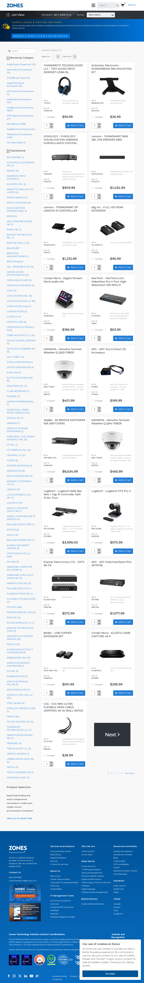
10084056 (48, 465)
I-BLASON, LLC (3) (16, 455)
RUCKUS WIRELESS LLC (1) (20, 623)
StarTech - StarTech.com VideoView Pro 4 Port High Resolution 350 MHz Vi (108, 282)
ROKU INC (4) (13, 617)
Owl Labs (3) (13, 561)
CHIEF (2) (11, 290)
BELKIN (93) (13, 248)
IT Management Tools (62, 895)
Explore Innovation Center (125, 871)
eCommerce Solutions (60, 901)
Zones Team (87, 855)
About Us (55, 871)
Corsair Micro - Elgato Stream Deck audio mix (63, 280)
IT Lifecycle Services (59, 864)
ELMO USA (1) (14, 372)
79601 (93, 323)
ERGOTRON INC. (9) (17, 386)
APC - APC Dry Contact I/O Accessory (108, 351)
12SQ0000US (49, 245)
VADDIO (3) (12, 767)
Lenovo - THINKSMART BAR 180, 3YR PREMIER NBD (109, 138)
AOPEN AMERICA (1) (17, 197)
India (115, 910)
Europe (116, 907)
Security (54, 861)
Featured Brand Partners (92, 904)
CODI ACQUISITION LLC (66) (21, 301)
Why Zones (55, 876)
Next (111, 734)
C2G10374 (48, 741)
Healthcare (118, 889)
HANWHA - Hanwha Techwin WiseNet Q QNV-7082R (110, 422)
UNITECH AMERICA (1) (18, 754)
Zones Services (88, 866)
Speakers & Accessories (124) (21, 129)
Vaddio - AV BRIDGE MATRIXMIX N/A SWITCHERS (64, 422)
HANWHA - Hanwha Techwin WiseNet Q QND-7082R (63, 351)
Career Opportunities (60, 879)
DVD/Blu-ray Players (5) (18, 78)
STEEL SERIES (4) (15, 703)
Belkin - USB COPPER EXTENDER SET (58, 634)
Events (116, 868)
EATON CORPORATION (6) (20, 367)
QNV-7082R (96, 458)
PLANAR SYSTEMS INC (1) (20, 593)
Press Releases (120, 874)
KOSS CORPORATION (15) (19, 476)
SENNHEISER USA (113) (18, 658)
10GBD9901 (49, 316)
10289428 (48, 111)
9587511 (47, 394)
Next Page (129, 773)
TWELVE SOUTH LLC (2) (19, 748)
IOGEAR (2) (12, 460)
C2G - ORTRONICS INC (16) (20, 267)
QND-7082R (49, 387)
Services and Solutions (62, 846)
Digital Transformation (91, 879)
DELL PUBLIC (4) (15, 357)
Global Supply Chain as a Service (96, 882)
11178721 (47, 252)
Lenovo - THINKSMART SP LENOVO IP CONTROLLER (61, 209)
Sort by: (89, 15)
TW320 (47, 103)
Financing (54, 886)
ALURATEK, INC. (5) (16, 184)
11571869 (94, 678)
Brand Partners (89, 899)
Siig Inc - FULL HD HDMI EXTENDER (107, 209)
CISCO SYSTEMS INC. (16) (19, 296)
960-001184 (96, 529)
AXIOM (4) (12, 216)
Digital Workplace (58, 858)
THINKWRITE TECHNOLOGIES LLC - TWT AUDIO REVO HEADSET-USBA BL (63, 69)
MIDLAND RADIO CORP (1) (20, 524)
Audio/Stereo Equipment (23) (21, 64)
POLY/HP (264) (14, 607)
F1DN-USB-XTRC (51, 670)
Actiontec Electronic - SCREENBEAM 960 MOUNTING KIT (111, 69)
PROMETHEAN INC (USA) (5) (21, 612)
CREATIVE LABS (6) (16, 322)
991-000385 (49, 529)
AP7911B (95, 600)
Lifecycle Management (91, 873)
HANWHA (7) (13, 423)
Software (85, 886)
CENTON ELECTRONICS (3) (20, 285)
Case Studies (119, 861)
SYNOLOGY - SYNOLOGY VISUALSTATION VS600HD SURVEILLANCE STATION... (61, 140)
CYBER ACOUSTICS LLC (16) (21, 335)
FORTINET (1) (13, 396)
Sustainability (56, 889)
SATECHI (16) (13, 644)
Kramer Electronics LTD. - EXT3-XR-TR (64, 563)
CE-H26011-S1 (97, 245)
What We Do (88, 861)
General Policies (59, 976)
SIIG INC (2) (12, 671)
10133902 (48, 323)
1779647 (94, 394)
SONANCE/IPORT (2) (17, 676)
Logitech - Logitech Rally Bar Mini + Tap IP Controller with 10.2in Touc (63, 494)
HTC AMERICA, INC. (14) (19, 450)
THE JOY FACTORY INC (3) (20, 722)
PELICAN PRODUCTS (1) (19, 588)
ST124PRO (96, 316)
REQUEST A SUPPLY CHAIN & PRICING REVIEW (41, 36)
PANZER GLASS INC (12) (19, 583)
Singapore (118, 914)
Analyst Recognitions (122, 851)
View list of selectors (19, 818)
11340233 (95, 182)
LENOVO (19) (13, 489)
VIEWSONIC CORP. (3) (18, 777)
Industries (118, 880)
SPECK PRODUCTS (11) (18, 690)
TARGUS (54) (13, 716)
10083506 (48, 678)
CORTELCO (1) (14, 316)
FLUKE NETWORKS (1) (18, 391)
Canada (117, 904)
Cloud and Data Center (60, 851)
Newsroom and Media (125, 846)
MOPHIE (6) (13, 529)
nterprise (54, 914)
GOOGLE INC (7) (15, 418)
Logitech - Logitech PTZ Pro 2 (111, 491)
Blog (115, 858)
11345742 (47, 182)
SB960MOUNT (97, 103)
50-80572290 (50, 600)
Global (116, 899)
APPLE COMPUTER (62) (19, 203)
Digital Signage (88, 889)
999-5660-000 (50, 458)
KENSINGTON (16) (16, 471)
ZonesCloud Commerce (61, 907)
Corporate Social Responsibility (64, 882)
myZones (54, 904)
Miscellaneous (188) (16, 124)
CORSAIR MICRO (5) (17, 311)
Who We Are (88, 846)
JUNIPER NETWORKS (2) (19, 465)
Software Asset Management (94, 892)
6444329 (95, 111)
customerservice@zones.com (22, 881)
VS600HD (48, 174)
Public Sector (119, 886)
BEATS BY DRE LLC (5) (18, 243)
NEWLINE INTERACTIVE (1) (20, 540)
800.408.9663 (15, 877)
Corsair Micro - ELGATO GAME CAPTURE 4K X (110, 634)
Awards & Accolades (122, 855)
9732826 (47, 536)
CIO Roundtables (121, 864)
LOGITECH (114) (14, 503)
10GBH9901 (96, 670)
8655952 (47, 749)
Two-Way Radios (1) (16, 142)
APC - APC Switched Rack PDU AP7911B (111, 563)
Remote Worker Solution (92, 876)
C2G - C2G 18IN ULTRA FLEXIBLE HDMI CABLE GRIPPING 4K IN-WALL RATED (63, 707)
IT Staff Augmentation (91, 869)
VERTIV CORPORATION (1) (20, 772)
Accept (110, 973)
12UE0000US (97, 174)
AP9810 (94, 387)
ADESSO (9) (13, 171)
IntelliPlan (54, 910)
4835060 (95, 536)
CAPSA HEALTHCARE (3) (19, 280)
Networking (55, 855)
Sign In (132, 5)
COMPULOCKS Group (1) (19, 306)
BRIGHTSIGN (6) (15, 261)
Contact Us (15, 872)
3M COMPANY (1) (15, 157)
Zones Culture (87, 851)
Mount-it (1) (12, 535)
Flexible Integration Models (62, 917)
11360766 (47, 607)
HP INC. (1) (12, 445)
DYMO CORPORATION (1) (20, 362)
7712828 (95, 252)
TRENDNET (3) (14, 743)
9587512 (94, 465)
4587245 (95, 607)
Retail (116, 892)
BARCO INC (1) (14, 229)
